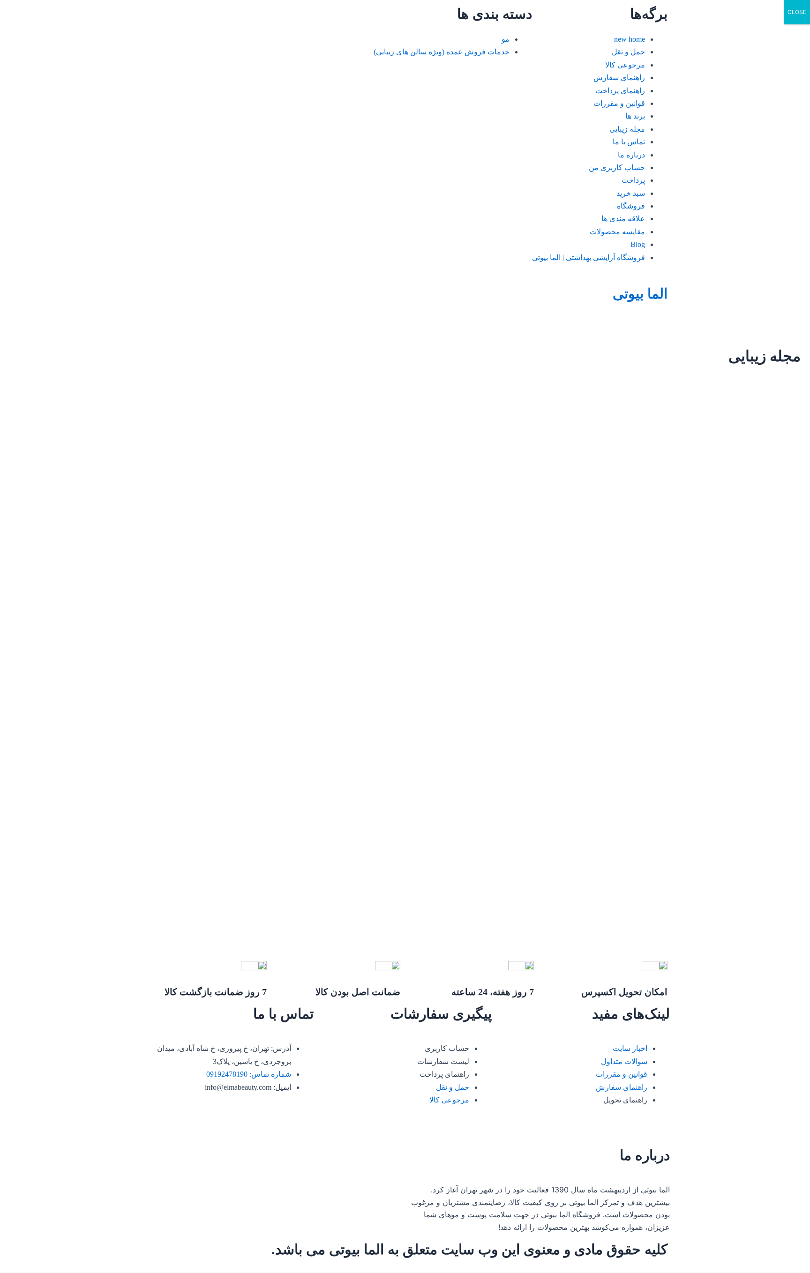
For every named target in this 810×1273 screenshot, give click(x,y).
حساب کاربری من (617, 167)
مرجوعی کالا (625, 65)
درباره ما (631, 155)
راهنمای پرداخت (620, 91)
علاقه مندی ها (623, 219)
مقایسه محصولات (617, 232)
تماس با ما (629, 142)
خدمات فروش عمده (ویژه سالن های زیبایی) (442, 52)
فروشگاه (631, 206)
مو (506, 39)
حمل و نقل (628, 52)
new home (629, 39)
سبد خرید (630, 193)
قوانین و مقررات (619, 103)
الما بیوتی (640, 293)
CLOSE (797, 11)
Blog (637, 244)
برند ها (635, 116)
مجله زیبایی (627, 129)
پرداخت (633, 180)
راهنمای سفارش (619, 78)
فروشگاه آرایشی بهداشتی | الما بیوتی (588, 257)
